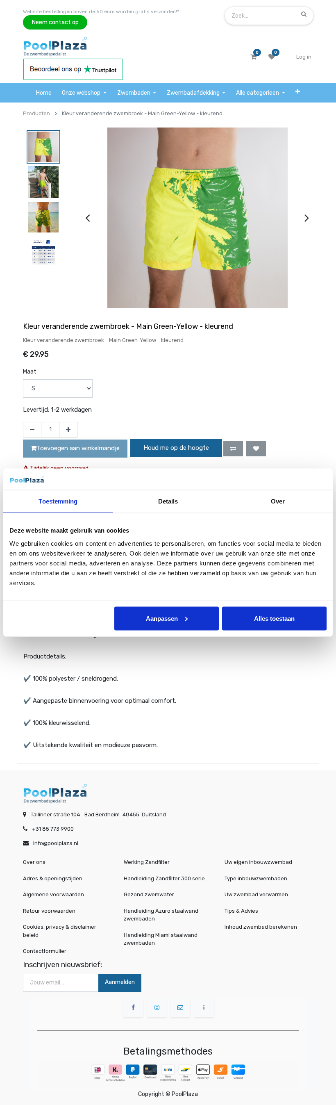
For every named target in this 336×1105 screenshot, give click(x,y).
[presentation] (87, 217)
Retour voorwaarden (49, 911)
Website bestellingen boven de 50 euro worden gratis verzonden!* (101, 11)
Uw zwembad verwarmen (256, 894)
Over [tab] (278, 501)
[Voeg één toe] (68, 429)
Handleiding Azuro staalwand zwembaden (161, 915)
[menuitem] (44, 93)
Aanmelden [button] (120, 982)
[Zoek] (304, 14)
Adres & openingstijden (52, 878)
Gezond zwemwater (149, 894)
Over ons (34, 862)
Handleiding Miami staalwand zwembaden (161, 939)
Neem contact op (55, 22)
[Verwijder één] (32, 429)
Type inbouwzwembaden (256, 878)
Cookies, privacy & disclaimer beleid (59, 931)
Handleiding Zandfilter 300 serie (164, 878)
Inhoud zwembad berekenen (261, 927)
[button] (297, 91)
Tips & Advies (241, 911)
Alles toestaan (274, 618)
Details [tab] (168, 501)
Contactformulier (44, 951)
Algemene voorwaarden (53, 894)
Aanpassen (162, 618)
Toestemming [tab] (58, 501)
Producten (36, 113)
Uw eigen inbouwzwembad (258, 862)
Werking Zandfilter (147, 862)
